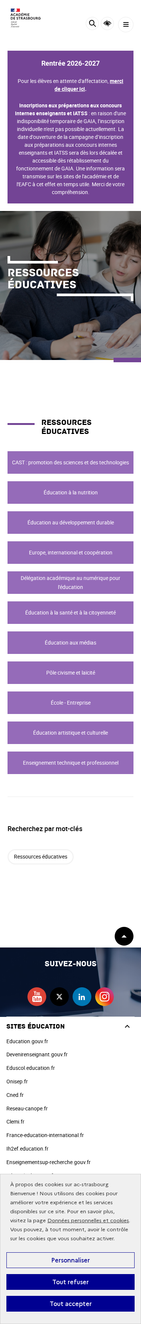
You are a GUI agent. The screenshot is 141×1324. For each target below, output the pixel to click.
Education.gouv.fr (27, 1041)
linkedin (82, 996)
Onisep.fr (17, 1081)
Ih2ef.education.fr (27, 1148)
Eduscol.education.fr (30, 1067)
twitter (59, 996)
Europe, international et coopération (70, 552)
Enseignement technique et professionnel (70, 762)
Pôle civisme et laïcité (70, 672)
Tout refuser (70, 1281)
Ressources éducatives (40, 856)
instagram (104, 996)
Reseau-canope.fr (27, 1108)
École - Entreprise (71, 702)
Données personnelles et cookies (88, 1221)
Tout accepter (71, 1303)
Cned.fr (15, 1094)
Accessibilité (107, 23)
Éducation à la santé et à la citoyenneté (70, 612)
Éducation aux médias (70, 642)
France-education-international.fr (45, 1135)
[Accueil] (28, 18)
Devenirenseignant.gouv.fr (37, 1054)
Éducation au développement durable (70, 522)
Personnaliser (70, 1260)
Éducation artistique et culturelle (70, 732)
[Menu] (125, 24)
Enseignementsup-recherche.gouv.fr (48, 1162)
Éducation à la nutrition (71, 492)
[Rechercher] (92, 24)
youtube (36, 996)
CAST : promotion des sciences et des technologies (70, 462)
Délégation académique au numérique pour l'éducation (70, 582)
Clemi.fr (15, 1121)
